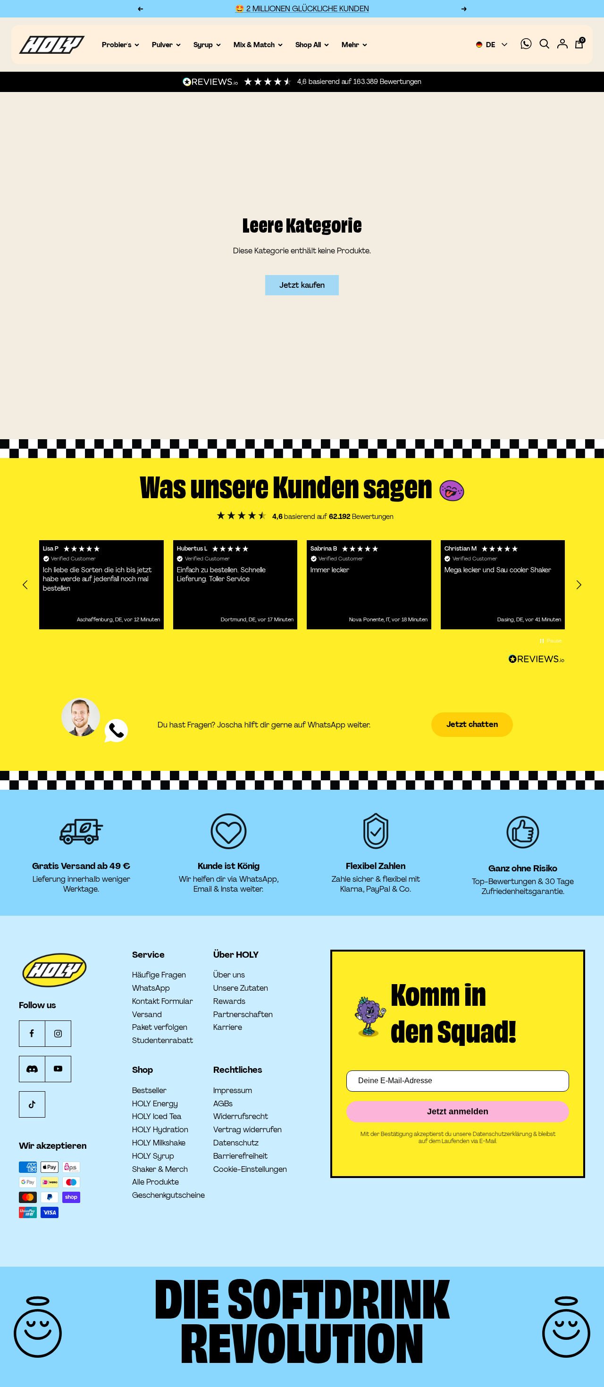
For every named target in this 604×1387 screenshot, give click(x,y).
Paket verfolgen (159, 1027)
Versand (147, 1014)
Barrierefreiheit (240, 1156)
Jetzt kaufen (302, 285)
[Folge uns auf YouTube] (58, 1069)
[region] (302, 585)
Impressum (232, 1090)
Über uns (229, 975)
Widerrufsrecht (240, 1116)
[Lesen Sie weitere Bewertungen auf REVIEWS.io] (536, 659)
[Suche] (544, 44)
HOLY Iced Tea (157, 1116)
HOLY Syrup (153, 1156)
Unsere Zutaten (240, 988)
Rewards (229, 1001)
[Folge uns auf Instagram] (58, 1033)
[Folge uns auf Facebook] (32, 1033)
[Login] (562, 45)
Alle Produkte (155, 1182)
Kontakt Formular (162, 1001)
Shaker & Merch (160, 1169)
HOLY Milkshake (158, 1143)
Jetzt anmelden (457, 1111)
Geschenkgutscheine (168, 1195)
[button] (25, 585)
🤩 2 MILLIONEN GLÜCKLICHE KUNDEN (302, 8)
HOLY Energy (155, 1104)
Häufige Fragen (159, 975)
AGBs (223, 1104)
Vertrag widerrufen (247, 1130)
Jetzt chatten (472, 724)
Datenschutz (236, 1143)
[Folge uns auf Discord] (32, 1069)
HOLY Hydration (160, 1130)
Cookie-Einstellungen (250, 1169)
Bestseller (149, 1090)
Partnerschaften (243, 1014)
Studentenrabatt (162, 1040)
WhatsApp (151, 988)
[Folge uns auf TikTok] (32, 1104)
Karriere (227, 1027)
